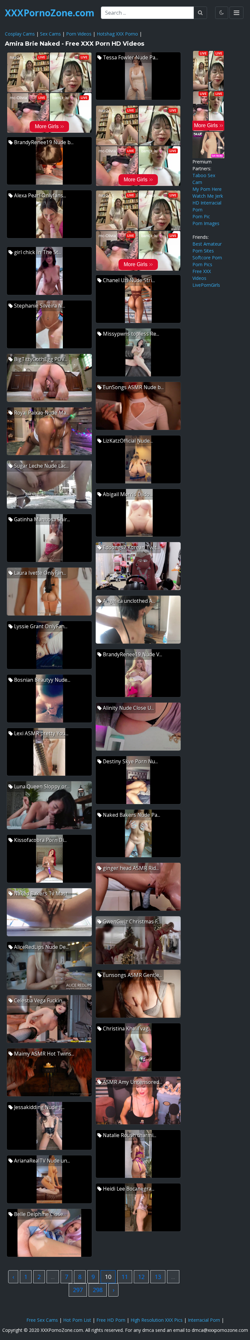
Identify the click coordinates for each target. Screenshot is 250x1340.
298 (98, 1290)
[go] (200, 13)
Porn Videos (78, 34)
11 (124, 1277)
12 (141, 1277)
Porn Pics (202, 264)
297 (78, 1290)
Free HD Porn (110, 1320)
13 (158, 1277)
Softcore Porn (207, 257)
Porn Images (205, 223)
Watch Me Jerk (207, 196)
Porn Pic (201, 216)
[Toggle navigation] (236, 13)
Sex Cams (50, 34)
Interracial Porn (204, 1320)
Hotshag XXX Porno (117, 34)
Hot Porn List (77, 1320)
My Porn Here (207, 189)
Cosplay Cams (20, 34)
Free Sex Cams (42, 1320)
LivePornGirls (206, 285)
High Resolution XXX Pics (157, 1320)
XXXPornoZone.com (49, 13)
